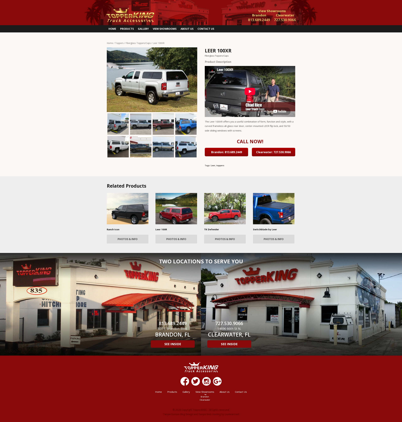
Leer (213, 165)
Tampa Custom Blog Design (178, 414)
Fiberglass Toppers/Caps (138, 43)
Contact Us (206, 29)
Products (127, 29)
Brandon (205, 396)
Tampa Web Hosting (209, 414)
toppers (220, 165)
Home (112, 29)
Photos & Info (128, 239)
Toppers (119, 43)
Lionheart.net (232, 414)
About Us (187, 29)
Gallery (143, 29)
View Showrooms (165, 29)
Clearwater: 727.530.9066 (273, 152)
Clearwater (205, 399)
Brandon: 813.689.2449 (226, 152)
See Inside (172, 344)
